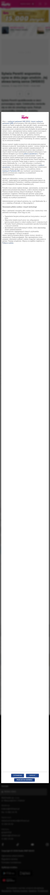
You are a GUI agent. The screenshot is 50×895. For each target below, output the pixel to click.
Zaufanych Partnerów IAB (11, 171)
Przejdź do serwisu (24, 780)
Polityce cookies (7, 243)
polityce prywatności (30, 154)
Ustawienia (17, 775)
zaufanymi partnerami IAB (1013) (19, 121)
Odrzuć (32, 775)
